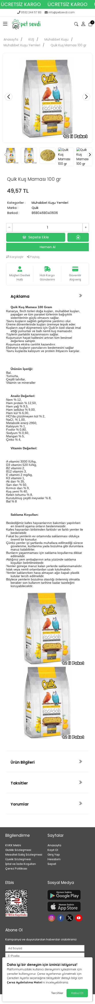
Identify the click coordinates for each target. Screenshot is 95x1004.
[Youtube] (79, 917)
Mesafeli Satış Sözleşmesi (23, 854)
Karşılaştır (16, 257)
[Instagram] (52, 917)
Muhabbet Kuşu (56, 39)
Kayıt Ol (53, 850)
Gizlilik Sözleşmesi (18, 850)
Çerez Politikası (16, 868)
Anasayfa (11, 39)
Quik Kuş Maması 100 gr (68, 45)
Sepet (52, 864)
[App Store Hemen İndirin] (66, 907)
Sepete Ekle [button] (38, 237)
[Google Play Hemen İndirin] (66, 895)
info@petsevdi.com (61, 12)
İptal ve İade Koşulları (20, 864)
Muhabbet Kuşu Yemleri (22, 45)
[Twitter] (70, 917)
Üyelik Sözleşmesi (18, 859)
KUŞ (31, 39)
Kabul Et (77, 993)
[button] (5, 24)
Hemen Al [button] (47, 247)
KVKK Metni (13, 845)
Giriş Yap (54, 854)
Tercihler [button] (57, 993)
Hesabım (54, 859)
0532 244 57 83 (31, 12)
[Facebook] (61, 917)
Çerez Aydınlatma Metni (24, 982)
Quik (35, 208)
